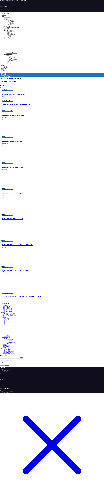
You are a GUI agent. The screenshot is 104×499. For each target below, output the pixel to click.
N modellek (6, 29)
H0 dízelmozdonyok (10, 21)
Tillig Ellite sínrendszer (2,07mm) (10, 315)
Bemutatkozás (5, 371)
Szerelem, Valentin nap (13, 59)
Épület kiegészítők (9, 48)
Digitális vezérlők (9, 33)
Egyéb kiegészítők (7, 47)
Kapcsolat (4, 68)
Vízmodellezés (9, 46)
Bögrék (7, 55)
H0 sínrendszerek (7, 26)
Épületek (8, 39)
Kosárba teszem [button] (5, 90)
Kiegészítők (8, 36)
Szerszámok (6, 37)
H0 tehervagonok (9, 24)
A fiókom (4, 65)
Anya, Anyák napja (12, 56)
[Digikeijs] (2, 363)
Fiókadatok (6, 66)
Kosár (3, 69)
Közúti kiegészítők (9, 49)
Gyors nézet (10, 90)
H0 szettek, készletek (10, 25)
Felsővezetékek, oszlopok (11, 41)
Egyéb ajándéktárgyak (8, 54)
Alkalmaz (7, 365)
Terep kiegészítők (7, 38)
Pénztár (3, 70)
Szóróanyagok (9, 45)
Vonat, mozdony (12, 60)
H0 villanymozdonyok (10, 22)
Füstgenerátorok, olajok (10, 34)
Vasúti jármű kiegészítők (10, 52)
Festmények (8, 61)
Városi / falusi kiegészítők (11, 51)
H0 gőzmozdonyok (9, 20)
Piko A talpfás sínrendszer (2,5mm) (12, 27)
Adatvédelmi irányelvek (6, 370)
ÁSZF (3, 369)
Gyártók (5, 18)
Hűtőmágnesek (9, 62)
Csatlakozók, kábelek (10, 31)
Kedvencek (6, 67)
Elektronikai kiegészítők (8, 30)
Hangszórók (8, 35)
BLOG (3, 71)
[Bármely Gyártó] (2, 362)
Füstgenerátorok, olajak (8, 322)
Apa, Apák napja (12, 57)
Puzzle (7, 64)
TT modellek (6, 28)
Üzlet (3, 16)
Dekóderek (8, 32)
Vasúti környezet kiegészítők (11, 53)
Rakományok (8, 44)
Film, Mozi (10, 58)
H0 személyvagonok (10, 23)
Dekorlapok (6, 327)
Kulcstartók (8, 63)
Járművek (8, 43)
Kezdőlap (4, 15)
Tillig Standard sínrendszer (9, 314)
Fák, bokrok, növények (10, 40)
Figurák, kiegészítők (10, 42)
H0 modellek (6, 19)
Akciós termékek (7, 17)
